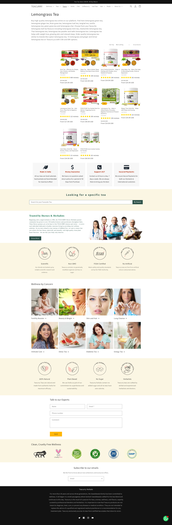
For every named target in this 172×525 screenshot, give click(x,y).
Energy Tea (118, 351)
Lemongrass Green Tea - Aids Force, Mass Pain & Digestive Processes (68, 110)
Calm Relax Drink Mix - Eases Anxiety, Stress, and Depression (69, 150)
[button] (50, 6)
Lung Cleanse (119, 318)
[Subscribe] (101, 478)
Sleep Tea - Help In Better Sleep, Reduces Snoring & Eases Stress (90, 70)
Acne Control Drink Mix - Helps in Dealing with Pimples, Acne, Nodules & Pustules (110, 71)
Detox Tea (63, 351)
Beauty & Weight (65, 318)
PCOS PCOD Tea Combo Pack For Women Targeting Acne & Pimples (90, 110)
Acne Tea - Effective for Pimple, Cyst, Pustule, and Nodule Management (69, 71)
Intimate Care (36, 351)
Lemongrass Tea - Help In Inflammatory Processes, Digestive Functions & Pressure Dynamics (110, 111)
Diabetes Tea (91, 351)
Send (56, 434)
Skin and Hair (91, 318)
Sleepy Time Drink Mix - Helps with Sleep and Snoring (129, 109)
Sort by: (111, 45)
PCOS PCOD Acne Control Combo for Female (90, 150)
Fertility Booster (37, 318)
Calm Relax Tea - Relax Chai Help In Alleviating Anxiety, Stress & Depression (131, 71)
